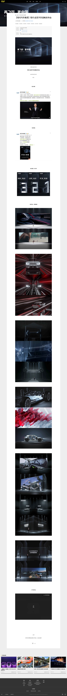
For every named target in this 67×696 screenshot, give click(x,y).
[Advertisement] (33, 650)
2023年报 (29, 685)
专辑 (30, 680)
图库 (24, 685)
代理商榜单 (37, 684)
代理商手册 (37, 682)
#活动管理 (24, 23)
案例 (24, 682)
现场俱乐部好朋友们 (37, 683)
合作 (43, 680)
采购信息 (29, 683)
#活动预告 (16, 23)
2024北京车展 (30, 684)
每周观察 (29, 682)
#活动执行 (28, 23)
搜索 (43, 682)
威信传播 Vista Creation (29, 20)
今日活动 (24, 683)
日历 (24, 684)
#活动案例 (40, 23)
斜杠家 (27, 690)
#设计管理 (36, 23)
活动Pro (39, 690)
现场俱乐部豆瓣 (33, 690)
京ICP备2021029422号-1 (44, 694)
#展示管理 (32, 23)
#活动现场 (20, 23)
